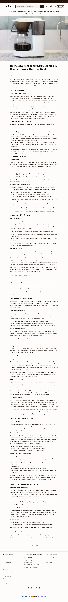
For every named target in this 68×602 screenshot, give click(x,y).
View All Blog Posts (49, 562)
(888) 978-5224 (28, 557)
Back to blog (35, 545)
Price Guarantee (7, 562)
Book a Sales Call (7, 576)
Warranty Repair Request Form (10, 571)
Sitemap (5, 583)
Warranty (5, 569)
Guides (5, 578)
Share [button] (12, 75)
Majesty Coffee (35, 598)
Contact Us (5, 574)
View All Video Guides (50, 557)
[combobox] (28, 6)
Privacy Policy (6, 564)
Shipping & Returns (7, 557)
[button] (12, 12)
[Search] (41, 6)
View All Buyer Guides (50, 560)
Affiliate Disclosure (7, 581)
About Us (5, 560)
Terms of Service (7, 567)
